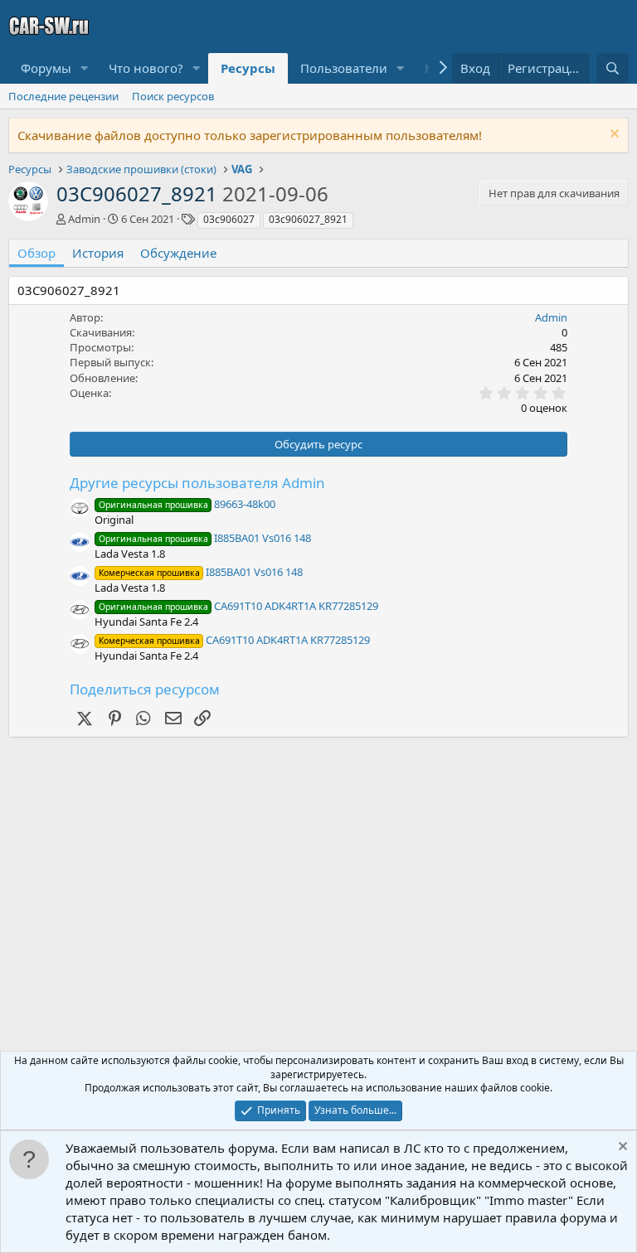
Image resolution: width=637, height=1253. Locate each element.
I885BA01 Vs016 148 (205, 537)
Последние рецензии (63, 96)
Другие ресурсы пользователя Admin (197, 482)
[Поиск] (612, 68)
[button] (84, 68)
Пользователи (343, 68)
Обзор (36, 252)
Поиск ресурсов (173, 96)
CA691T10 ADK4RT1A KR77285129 (238, 605)
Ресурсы (248, 68)
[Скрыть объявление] (612, 135)
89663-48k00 (187, 503)
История (98, 252)
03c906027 (229, 219)
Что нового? (146, 68)
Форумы (46, 68)
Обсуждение (178, 252)
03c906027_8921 (308, 219)
